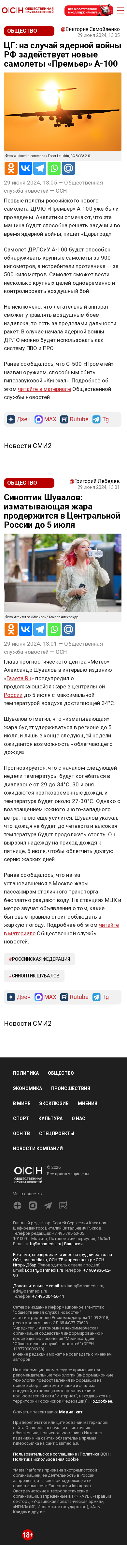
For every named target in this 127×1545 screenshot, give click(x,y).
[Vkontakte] (25, 168)
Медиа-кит (70, 1411)
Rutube (79, 419)
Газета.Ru (19, 678)
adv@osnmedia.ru (30, 1291)
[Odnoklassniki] (11, 168)
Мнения (87, 1103)
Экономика (27, 1088)
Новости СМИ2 (27, 446)
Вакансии (73, 1243)
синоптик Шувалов (36, 975)
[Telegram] (39, 168)
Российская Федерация (41, 959)
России (13, 695)
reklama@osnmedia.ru (82, 1285)
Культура (50, 1118)
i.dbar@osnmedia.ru (44, 1270)
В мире (21, 1103)
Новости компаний (38, 1148)
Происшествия (70, 1088)
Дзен (24, 419)
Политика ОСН (94, 1454)
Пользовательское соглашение (45, 1454)
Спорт (21, 1118)
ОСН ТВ (21, 1133)
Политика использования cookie (45, 1459)
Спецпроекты (56, 1133)
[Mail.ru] (68, 168)
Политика (26, 1073)
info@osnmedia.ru (43, 1243)
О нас (78, 1118)
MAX (50, 419)
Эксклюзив (54, 1103)
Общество (61, 1073)
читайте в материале (44, 389)
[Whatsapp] (54, 168)
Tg (105, 419)
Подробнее (101, 1401)
